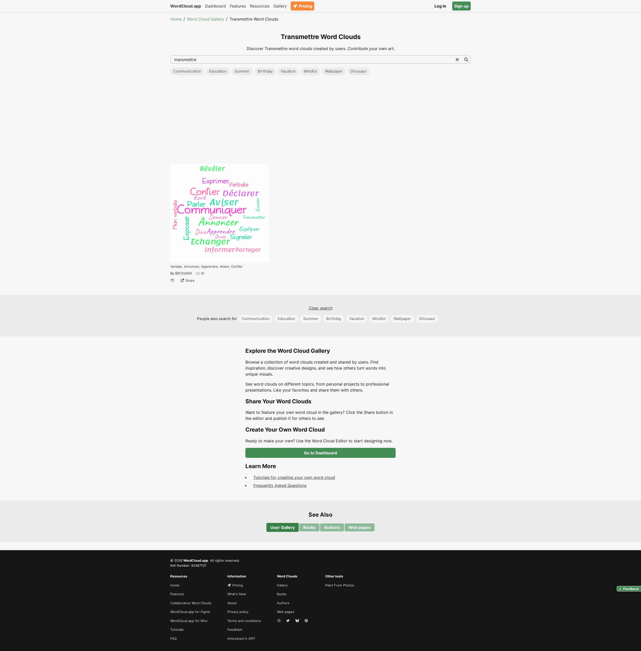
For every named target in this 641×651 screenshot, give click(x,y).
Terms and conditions (244, 621)
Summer (242, 71)
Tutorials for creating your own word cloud (294, 477)
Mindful (310, 71)
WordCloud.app (185, 6)
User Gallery (282, 527)
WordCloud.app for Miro (189, 621)
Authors (332, 527)
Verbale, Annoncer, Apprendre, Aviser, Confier (206, 266)
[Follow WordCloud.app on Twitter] (288, 620)
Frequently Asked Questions (279, 485)
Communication (187, 71)
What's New (236, 594)
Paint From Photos (339, 585)
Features (238, 6)
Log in (440, 6)
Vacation (288, 71)
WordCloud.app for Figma (190, 612)
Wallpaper (334, 71)
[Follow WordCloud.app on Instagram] (279, 620)
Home (176, 19)
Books (309, 527)
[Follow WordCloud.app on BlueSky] (297, 620)
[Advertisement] (320, 121)
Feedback (234, 629)
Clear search (321, 307)
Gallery (280, 6)
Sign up (461, 6)
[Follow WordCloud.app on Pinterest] (306, 620)
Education (218, 71)
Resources (259, 6)
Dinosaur (359, 71)
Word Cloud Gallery (205, 19)
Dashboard (215, 6)
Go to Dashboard (320, 452)
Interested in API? (241, 638)
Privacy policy (237, 612)
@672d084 (183, 273)
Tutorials (177, 629)
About (232, 603)
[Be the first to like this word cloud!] (172, 280)
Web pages (360, 527)
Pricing (305, 6)
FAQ (173, 638)
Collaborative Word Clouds (190, 603)
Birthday (265, 71)
